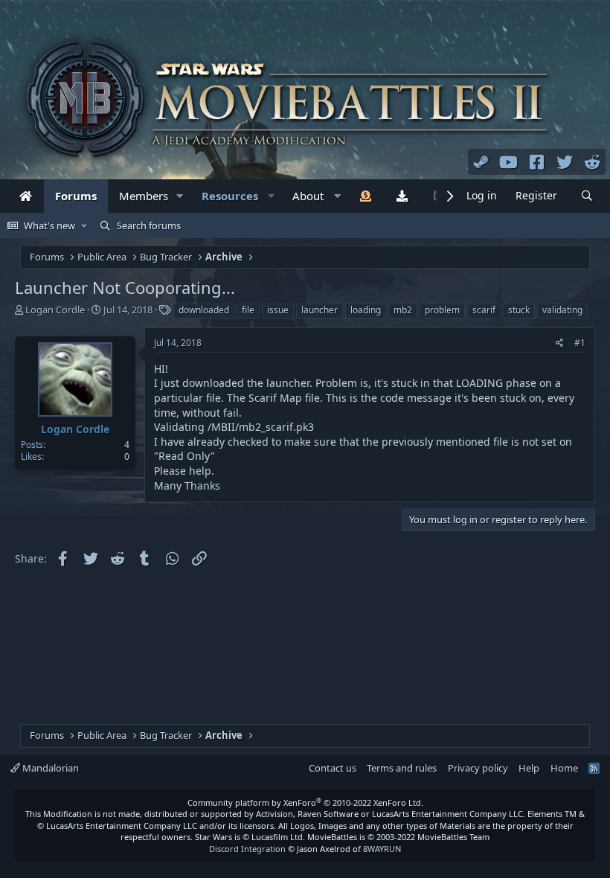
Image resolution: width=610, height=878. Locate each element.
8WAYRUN (382, 848)
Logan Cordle (55, 309)
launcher (319, 310)
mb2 (403, 310)
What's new (49, 225)
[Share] (559, 343)
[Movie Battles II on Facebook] (537, 161)
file (248, 310)
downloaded (204, 310)
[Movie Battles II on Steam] (481, 161)
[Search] (587, 196)
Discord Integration (247, 848)
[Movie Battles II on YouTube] (509, 161)
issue (278, 310)
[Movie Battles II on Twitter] (565, 161)
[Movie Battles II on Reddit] (593, 161)
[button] (180, 196)
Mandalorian (49, 768)
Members (143, 195)
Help (528, 768)
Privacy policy (478, 768)
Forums (76, 195)
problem (442, 310)
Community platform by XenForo (305, 802)
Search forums (149, 225)
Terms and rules (402, 768)
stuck (519, 310)
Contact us (332, 768)
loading (365, 310)
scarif (483, 310)
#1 (579, 342)
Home (564, 768)
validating (562, 310)
